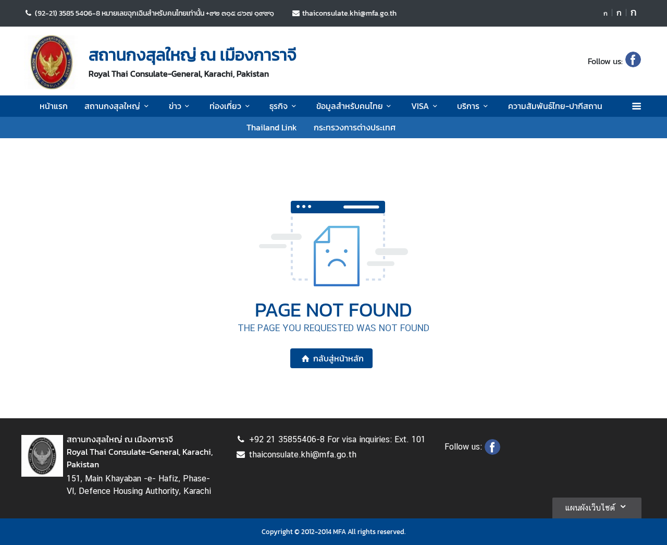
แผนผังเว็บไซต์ (590, 508)
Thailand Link (271, 127)
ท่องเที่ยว (225, 106)
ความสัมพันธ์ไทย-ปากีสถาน (555, 106)
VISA (420, 106)
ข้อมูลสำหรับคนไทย (349, 106)
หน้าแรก (54, 106)
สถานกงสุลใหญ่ (112, 106)
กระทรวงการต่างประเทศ (355, 127)
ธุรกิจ (278, 106)
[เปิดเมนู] (636, 106)
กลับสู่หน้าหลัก (338, 358)
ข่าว (175, 106)
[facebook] (633, 61)
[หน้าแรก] (51, 62)
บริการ (468, 106)
